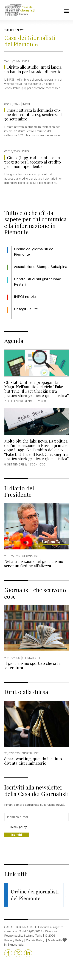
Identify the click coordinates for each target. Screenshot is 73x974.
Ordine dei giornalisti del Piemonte (34, 251)
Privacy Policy (13, 940)
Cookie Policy (35, 940)
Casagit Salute (26, 309)
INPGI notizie (25, 297)
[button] (66, 895)
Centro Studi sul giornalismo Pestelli (37, 281)
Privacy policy (18, 827)
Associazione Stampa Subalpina (40, 267)
